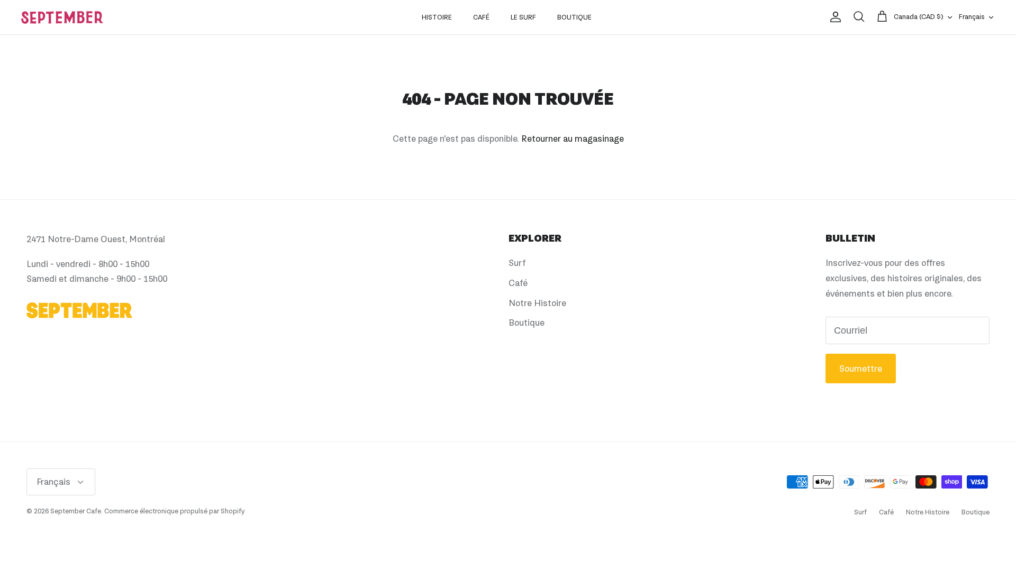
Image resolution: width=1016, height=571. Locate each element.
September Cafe (75, 511)
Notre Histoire (537, 303)
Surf (517, 262)
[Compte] (833, 17)
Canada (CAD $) (919, 17)
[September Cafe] (62, 17)
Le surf (523, 17)
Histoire (437, 17)
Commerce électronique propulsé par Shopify (174, 511)
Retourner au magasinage (572, 138)
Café (481, 17)
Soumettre (860, 368)
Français (972, 17)
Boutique (574, 17)
